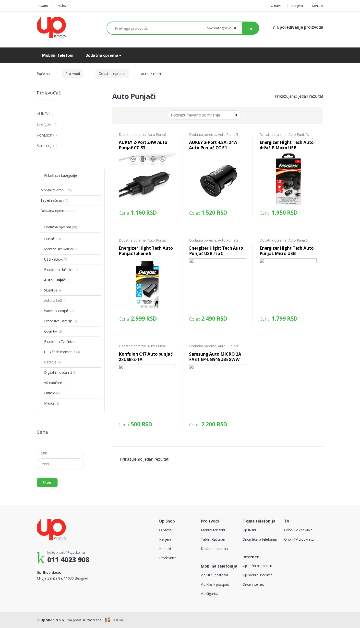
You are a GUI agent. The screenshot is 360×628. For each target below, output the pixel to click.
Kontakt (317, 5)
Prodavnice (168, 558)
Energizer (45, 124)
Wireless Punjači (56, 310)
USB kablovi (53, 259)
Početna (43, 73)
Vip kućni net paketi (257, 565)
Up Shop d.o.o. (53, 620)
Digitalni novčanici (58, 372)
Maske (49, 403)
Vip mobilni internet (257, 575)
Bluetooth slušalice (58, 269)
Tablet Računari (213, 539)
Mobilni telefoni (57, 55)
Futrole (49, 393)
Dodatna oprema (101, 55)
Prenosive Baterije (58, 321)
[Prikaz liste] (136, 115)
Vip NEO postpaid (214, 575)
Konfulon (44, 135)
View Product (171, 211)
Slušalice (50, 290)
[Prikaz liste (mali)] (144, 115)
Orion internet (253, 584)
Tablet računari (52, 200)
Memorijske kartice (59, 249)
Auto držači (52, 300)
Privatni (42, 5)
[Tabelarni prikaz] (119, 115)
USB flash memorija (59, 351)
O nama (276, 5)
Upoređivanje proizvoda (299, 27)
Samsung (44, 145)
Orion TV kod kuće (298, 530)
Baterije (50, 362)
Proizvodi (72, 73)
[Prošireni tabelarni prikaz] (128, 115)
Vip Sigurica (209, 593)
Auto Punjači (157, 134)
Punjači (49, 238)
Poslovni (63, 5)
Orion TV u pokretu (298, 539)
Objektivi (51, 331)
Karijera (297, 5)
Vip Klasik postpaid (215, 584)
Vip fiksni (249, 530)
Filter (47, 482)
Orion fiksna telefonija (259, 539)
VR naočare (53, 382)
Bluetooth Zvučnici (58, 341)
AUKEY (42, 113)
